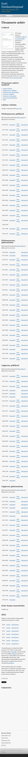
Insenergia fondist (17, 78)
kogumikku (14, 652)
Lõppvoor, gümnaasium (9, 96)
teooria (8, 624)
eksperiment (15, 624)
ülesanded (12, 125)
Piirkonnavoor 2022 (5, 740)
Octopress (3, 752)
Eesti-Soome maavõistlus (10, 98)
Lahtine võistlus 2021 (6, 742)
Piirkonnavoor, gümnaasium (11, 92)
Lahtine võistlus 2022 (6, 735)
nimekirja (14, 654)
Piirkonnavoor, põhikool (9, 90)
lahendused (24, 125)
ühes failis (21, 117)
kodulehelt (11, 663)
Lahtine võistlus (7, 88)
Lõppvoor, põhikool (8, 94)
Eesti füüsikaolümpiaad (12, 5)
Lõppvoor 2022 (4, 738)
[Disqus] (14, 710)
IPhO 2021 (3, 745)
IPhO (4, 99)
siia (17, 108)
